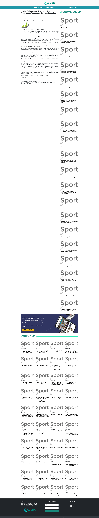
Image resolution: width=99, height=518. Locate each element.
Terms (58, 516)
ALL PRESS (46, 7)
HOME (35, 7)
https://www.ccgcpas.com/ (29, 84)
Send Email (25, 80)
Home (71, 504)
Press (71, 505)
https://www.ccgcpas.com (37, 36)
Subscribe (52, 511)
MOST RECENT (41, 7)
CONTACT (52, 7)
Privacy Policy (63, 516)
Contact (71, 507)
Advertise (72, 506)
